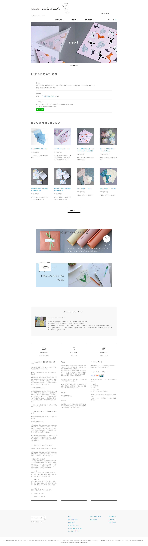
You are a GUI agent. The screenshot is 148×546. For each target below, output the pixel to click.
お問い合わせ (112, 522)
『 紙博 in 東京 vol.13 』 (49, 96)
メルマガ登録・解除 (95, 516)
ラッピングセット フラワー (108, 188)
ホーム (69, 516)
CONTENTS (88, 20)
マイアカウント (105, 13)
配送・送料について (73, 519)
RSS (91, 519)
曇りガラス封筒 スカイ (37, 149)
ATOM (95, 519)
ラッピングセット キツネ (84, 188)
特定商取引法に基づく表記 (75, 528)
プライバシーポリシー (74, 531)
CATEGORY (58, 20)
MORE (72, 210)
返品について (71, 522)
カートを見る (112, 519)
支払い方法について (73, 525)
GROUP (73, 20)
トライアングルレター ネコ (62, 149)
